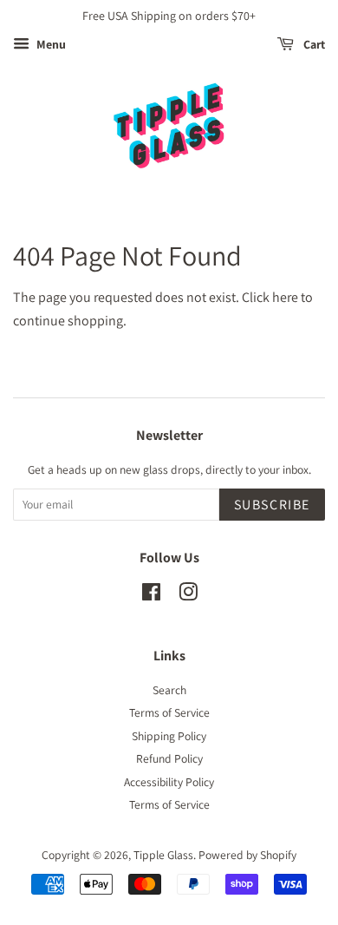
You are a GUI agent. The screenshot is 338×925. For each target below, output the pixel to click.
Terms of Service (169, 712)
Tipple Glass (163, 855)
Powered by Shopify (247, 855)
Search (169, 690)
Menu (50, 44)
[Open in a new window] (151, 595)
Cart (313, 44)
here (285, 297)
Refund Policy (169, 758)
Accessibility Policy (169, 782)
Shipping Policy (169, 736)
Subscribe (272, 504)
